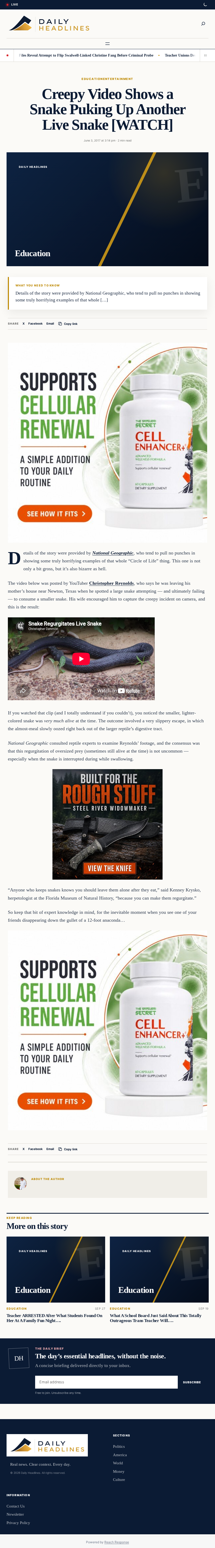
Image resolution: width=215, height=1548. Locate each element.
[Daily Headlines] (49, 24)
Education (92, 79)
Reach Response (116, 1542)
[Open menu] (107, 44)
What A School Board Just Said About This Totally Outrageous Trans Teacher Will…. (155, 1318)
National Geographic (112, 553)
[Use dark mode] (205, 4)
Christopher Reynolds (111, 583)
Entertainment (118, 79)
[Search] (203, 23)
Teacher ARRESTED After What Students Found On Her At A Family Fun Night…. (54, 1318)
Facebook (35, 323)
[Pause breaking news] (204, 55)
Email (50, 323)
